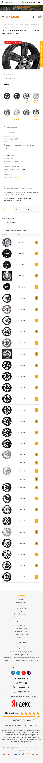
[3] (9, 74)
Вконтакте (13, 673)
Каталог (21, 596)
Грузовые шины (21, 602)
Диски (21, 605)
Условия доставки (21, 631)
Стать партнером (21, 655)
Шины (21, 599)
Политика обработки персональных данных (21, 661)
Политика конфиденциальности (21, 652)
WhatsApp (23, 683)
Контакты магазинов (21, 617)
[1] (5, 74)
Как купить (21, 622)
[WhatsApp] (22, 2)
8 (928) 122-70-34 (23, 687)
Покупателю (21, 626)
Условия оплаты (21, 628)
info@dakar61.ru (23, 692)
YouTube (24, 673)
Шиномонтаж (22, 608)
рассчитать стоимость (27, 149)
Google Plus (29, 673)
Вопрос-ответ (21, 637)
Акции (21, 611)
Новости (21, 646)
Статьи (21, 649)
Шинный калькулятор (21, 614)
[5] (13, 74)
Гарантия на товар (21, 634)
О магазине (21, 642)
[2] (7, 74)
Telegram (18, 673)
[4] (11, 74)
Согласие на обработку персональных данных (21, 658)
